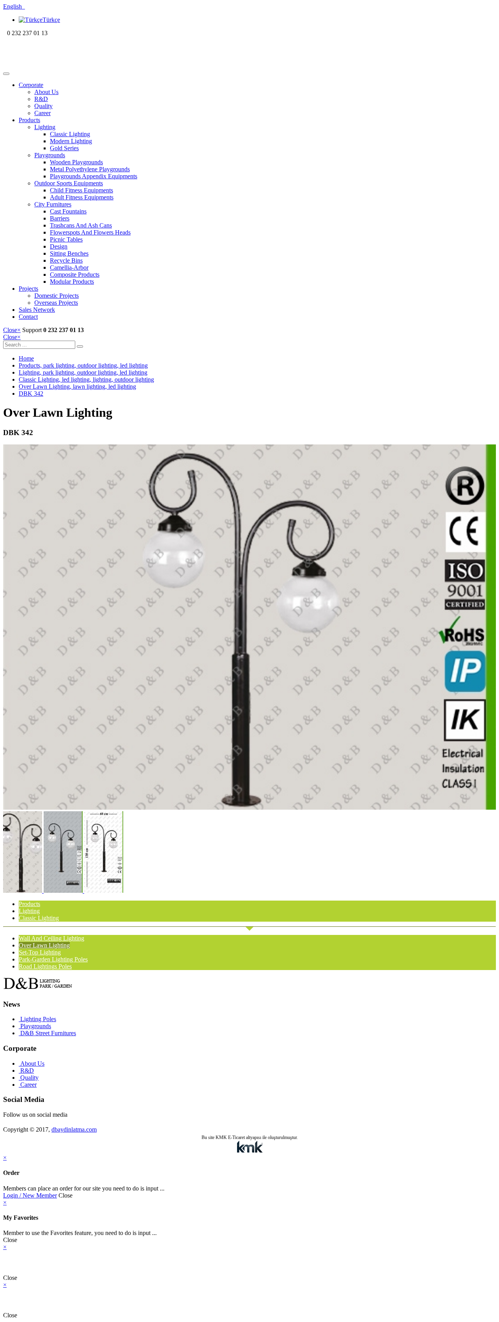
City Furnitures (52, 204)
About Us (46, 92)
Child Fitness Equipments (81, 190)
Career (42, 113)
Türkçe (51, 19)
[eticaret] (249, 1147)
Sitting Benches (69, 253)
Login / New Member (30, 1195)
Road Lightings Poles (45, 966)
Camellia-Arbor (69, 267)
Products (29, 120)
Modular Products (72, 281)
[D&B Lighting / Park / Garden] (53, 64)
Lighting (44, 127)
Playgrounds (49, 155)
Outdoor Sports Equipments (68, 183)
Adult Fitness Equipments (81, 197)
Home (26, 358)
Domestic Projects (56, 295)
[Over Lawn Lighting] (249, 807)
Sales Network (37, 309)
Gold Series (64, 148)
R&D (41, 99)
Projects (28, 288)
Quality (43, 106)
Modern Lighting (71, 141)
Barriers (59, 218)
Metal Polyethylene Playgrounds (90, 169)
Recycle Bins (66, 260)
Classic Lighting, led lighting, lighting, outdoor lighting (86, 379)
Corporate (31, 85)
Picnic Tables (66, 239)
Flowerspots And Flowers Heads (90, 232)
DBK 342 (31, 393)
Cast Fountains (68, 211)
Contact (28, 316)
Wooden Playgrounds (76, 162)
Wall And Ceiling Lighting (51, 938)
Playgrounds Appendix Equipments (93, 176)
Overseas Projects (56, 302)
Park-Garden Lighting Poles (53, 959)
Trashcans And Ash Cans (81, 225)
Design (58, 246)
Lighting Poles (37, 1019)
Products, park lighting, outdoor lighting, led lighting (83, 365)
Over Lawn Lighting (44, 945)
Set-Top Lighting (40, 952)
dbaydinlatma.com (74, 1129)
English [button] (14, 6)
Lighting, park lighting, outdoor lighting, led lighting (83, 372)
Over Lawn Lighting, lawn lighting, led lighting (77, 386)
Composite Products (74, 274)
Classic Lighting (70, 134)
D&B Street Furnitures (47, 1033)
